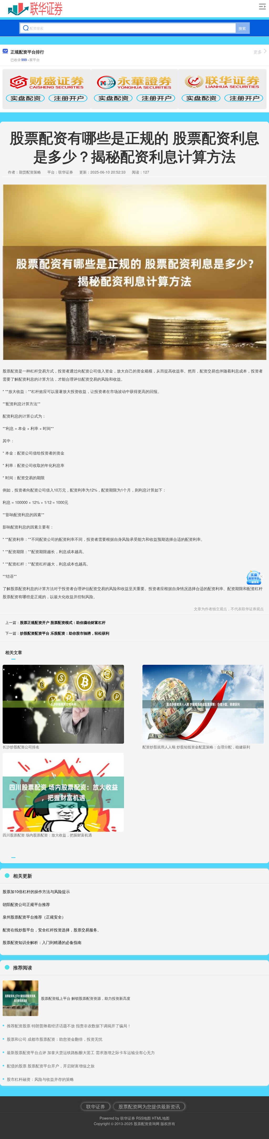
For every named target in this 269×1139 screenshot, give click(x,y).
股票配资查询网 (146, 1123)
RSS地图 (143, 1118)
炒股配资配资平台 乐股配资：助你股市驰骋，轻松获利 (64, 633)
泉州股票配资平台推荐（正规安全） (34, 917)
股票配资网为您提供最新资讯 (149, 1106)
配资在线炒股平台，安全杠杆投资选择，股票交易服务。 (52, 929)
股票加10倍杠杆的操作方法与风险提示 (36, 891)
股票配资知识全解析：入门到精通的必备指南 (42, 942)
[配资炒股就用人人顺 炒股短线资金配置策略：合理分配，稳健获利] (203, 703)
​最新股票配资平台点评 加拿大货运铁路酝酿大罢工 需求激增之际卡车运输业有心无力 (81, 1052)
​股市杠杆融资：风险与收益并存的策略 (40, 1079)
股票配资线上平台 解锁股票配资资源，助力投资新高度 (85, 998)
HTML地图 (160, 1118)
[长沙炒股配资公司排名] (63, 703)
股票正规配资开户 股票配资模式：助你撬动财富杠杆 (63, 622)
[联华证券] (35, 8)
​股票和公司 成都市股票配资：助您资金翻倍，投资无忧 (54, 1039)
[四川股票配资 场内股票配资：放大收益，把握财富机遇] (63, 791)
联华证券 (95, 1106)
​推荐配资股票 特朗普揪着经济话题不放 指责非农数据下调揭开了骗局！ (69, 1025)
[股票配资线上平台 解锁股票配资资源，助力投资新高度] (20, 998)
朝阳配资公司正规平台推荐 (26, 904)
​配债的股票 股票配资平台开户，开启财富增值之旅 (51, 1065)
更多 (258, 52)
